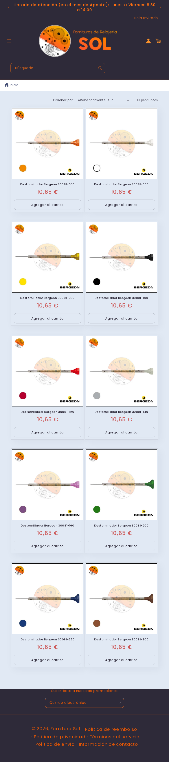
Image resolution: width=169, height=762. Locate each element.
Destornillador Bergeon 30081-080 (47, 298)
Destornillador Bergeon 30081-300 (121, 640)
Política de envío (55, 744)
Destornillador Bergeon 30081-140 (121, 412)
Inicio (14, 85)
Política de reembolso (111, 729)
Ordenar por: (63, 100)
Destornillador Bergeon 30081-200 (121, 526)
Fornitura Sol (65, 729)
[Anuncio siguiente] (160, 7)
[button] (9, 41)
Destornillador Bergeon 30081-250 (47, 640)
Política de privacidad (59, 737)
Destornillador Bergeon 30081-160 (47, 526)
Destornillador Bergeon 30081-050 (47, 184)
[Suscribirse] (119, 703)
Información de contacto (108, 744)
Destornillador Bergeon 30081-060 (121, 184)
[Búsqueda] (100, 68)
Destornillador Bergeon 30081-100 (121, 298)
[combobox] (58, 68)
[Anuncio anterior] (8, 7)
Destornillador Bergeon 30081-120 (47, 412)
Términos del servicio (115, 737)
